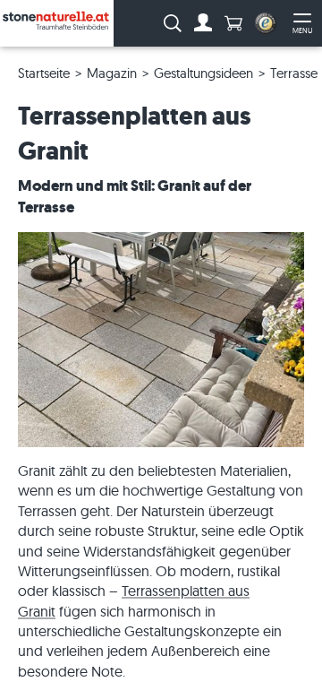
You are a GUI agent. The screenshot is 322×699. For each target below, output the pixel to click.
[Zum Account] (203, 23)
